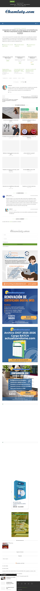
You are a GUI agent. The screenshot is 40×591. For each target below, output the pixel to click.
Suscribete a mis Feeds (20, 563)
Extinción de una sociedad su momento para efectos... (17, 1)
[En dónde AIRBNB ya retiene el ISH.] (29, 162)
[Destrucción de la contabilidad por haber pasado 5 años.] (11, 179)
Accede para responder (34, 195)
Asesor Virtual (8, 59)
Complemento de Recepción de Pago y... (10, 583)
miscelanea (15, 78)
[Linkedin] (22, 584)
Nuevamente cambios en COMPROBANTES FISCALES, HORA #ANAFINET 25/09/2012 (6, 70)
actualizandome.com (24, 587)
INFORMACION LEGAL (13, 4)
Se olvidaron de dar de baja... (10, 588)
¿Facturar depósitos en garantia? (29, 153)
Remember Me (5, 242)
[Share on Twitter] (23, 82)
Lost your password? (5, 246)
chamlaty (10, 85)
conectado (10, 221)
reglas (19, 78)
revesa (23, 78)
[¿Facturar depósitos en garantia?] (29, 146)
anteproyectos (5, 78)
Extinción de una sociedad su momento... (10, 578)
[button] (15, 1)
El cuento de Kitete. (5, 568)
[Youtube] (22, 5)
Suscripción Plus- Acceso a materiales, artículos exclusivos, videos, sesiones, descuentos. (20, 60)
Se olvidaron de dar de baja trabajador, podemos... (11, 136)
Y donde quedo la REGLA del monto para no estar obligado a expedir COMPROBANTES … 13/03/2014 (19, 70)
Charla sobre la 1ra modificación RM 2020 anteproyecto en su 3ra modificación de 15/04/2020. (31, 70)
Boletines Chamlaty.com (27, 4)
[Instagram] (18, 5)
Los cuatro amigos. (5, 565)
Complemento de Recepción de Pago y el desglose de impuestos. (12, 573)
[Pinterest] (18, 584)
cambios (10, 78)
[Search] (37, 23)
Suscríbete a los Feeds (20, 4)
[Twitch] (25, 5)
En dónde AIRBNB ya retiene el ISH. (29, 169)
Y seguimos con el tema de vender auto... (29, 186)
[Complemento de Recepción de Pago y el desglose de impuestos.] (29, 113)
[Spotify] (28, 584)
